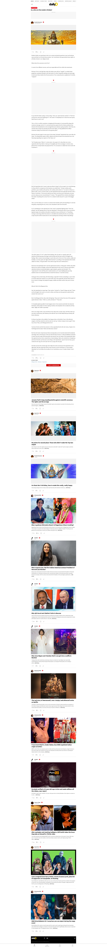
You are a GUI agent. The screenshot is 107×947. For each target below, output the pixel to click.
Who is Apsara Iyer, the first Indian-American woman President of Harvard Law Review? (53, 568)
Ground (35, 716)
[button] (43, 22)
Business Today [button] (43, 1)
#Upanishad (44, 361)
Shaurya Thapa (37, 802)
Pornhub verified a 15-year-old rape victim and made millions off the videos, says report (53, 790)
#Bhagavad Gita (34, 361)
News (35, 496)
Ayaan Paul (36, 370)
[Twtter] (41, 938)
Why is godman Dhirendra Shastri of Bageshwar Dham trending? (53, 525)
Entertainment (36, 671)
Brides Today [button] (75, 1)
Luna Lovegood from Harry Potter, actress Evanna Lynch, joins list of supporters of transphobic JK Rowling (53, 877)
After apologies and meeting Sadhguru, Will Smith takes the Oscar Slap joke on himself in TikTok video (53, 833)
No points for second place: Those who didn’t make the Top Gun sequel (52, 443)
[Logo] (34, 938)
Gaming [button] (55, 1)
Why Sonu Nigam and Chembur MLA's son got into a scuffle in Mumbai (51, 657)
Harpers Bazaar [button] (68, 1)
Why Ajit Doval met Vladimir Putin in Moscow (46, 613)
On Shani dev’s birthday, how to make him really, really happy (52, 485)
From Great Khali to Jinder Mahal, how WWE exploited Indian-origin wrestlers (52, 746)
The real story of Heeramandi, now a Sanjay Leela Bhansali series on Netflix (53, 701)
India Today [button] (50, 1)
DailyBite (36, 537)
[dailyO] (53, 4)
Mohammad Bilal (37, 495)
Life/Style (35, 457)
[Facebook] (44, 938)
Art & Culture (34, 7)
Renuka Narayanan (38, 22)
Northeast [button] (37, 1)
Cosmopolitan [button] (61, 1)
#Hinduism (40, 361)
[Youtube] (47, 938)
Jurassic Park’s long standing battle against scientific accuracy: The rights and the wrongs (52, 401)
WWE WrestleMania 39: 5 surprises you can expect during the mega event (53, 922)
